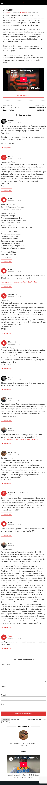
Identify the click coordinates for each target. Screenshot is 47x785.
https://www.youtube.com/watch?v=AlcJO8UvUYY (19, 439)
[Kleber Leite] (23, 3)
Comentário (5, 665)
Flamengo (12, 7)
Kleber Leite (8, 12)
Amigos (5, 7)
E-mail (4, 695)
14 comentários (24, 12)
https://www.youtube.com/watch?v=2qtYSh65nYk (19, 282)
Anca (10, 636)
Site (2, 704)
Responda (7, 148)
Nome (4, 686)
